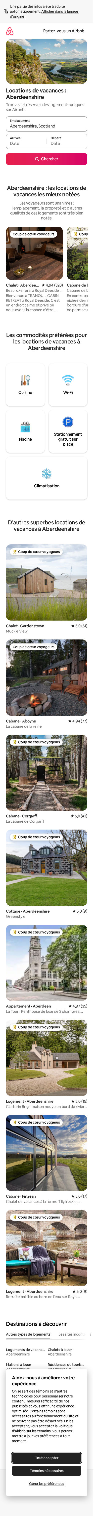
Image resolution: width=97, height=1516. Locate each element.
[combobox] (46, 126)
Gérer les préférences (46, 1483)
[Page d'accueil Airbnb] (9, 31)
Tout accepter (46, 1458)
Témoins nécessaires (47, 1471)
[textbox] (26, 144)
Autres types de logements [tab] (28, 1334)
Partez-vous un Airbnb (63, 31)
